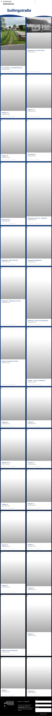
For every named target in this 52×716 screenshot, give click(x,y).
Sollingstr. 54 (31, 422)
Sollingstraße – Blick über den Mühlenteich (38, 320)
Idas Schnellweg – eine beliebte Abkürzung (12, 67)
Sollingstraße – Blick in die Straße (10, 260)
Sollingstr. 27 (31, 544)
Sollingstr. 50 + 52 (6, 462)
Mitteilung (37, 707)
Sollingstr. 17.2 (5, 112)
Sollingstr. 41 (31, 503)
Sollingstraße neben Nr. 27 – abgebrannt (37, 218)
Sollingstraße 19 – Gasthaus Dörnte (36, 50)
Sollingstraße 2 (31, 691)
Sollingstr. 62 (5, 422)
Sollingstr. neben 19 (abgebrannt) (10, 650)
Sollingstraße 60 (31, 154)
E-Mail (36, 703)
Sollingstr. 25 (5, 585)
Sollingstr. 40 (5, 545)
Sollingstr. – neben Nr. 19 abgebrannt (36, 380)
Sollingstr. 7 (4, 690)
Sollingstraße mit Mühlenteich (35, 260)
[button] (35, 2)
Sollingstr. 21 (31, 588)
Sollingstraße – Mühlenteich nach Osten (11, 300)
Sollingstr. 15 (5, 155)
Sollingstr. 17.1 (31, 109)
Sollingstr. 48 (31, 462)
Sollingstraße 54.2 (6, 219)
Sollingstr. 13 (31, 633)
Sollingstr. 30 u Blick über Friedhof (10, 361)
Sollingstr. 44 (5, 504)
